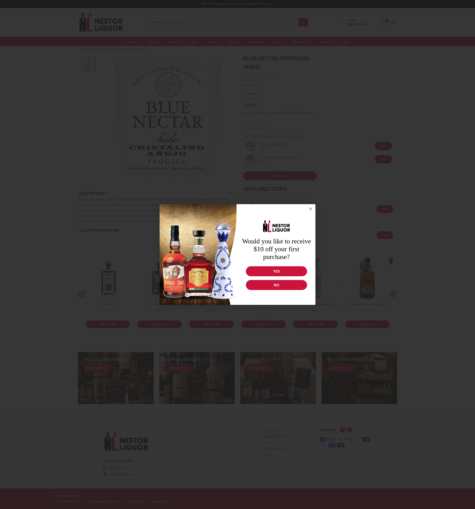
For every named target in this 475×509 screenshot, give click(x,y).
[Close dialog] (310, 209)
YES (276, 271)
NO (276, 285)
